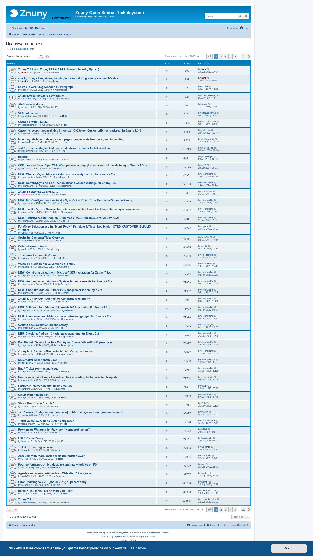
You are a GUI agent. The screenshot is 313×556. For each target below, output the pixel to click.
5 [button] (235, 56)
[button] (209, 56)
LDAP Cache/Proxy (30, 438)
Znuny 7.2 (24, 499)
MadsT (25, 476)
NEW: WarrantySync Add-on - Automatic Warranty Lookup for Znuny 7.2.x (66, 174)
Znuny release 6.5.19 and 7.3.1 (38, 191)
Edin (23, 406)
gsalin (24, 249)
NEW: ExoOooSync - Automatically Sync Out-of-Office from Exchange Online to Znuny (75, 200)
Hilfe (55, 107)
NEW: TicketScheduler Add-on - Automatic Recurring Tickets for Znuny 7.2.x (68, 217)
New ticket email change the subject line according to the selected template (67, 377)
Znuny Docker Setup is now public (41, 95)
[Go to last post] (208, 69)
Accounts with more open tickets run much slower (51, 455)
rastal (24, 107)
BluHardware (28, 362)
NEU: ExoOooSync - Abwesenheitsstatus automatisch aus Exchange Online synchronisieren (79, 209)
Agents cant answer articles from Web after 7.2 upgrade (54, 473)
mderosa (25, 133)
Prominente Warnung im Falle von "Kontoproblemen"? (54, 429)
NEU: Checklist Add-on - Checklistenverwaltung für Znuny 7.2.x (59, 333)
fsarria (24, 415)
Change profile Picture (33, 121)
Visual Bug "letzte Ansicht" (36, 403)
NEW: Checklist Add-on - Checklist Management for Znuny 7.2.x (60, 290)
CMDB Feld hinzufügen (33, 394)
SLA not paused (28, 113)
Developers (67, 345)
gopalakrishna (28, 116)
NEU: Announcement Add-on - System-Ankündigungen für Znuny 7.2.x (64, 316)
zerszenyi (26, 328)
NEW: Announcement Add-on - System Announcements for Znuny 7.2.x (65, 281)
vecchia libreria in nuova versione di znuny (46, 263)
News (56, 72)
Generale (64, 266)
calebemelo (27, 258)
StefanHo (26, 458)
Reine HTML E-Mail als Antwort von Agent (45, 490)
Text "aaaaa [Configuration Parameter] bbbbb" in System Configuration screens (70, 412)
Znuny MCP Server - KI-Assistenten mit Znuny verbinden (55, 351)
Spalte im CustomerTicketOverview (41, 237)
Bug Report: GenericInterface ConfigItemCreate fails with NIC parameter (65, 342)
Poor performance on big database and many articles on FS (57, 464)
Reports (23, 156)
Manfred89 (26, 240)
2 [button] (221, 56)
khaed (24, 90)
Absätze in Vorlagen (31, 104)
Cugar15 (25, 450)
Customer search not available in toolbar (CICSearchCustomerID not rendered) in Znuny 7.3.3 (79, 130)
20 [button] (243, 56)
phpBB (117, 536)
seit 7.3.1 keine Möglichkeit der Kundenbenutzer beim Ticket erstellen (64, 148)
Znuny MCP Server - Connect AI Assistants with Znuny (54, 298)
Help (64, 116)
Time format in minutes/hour (37, 255)
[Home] (41, 14)
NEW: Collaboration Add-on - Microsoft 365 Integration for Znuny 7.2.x (64, 272)
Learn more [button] (137, 548)
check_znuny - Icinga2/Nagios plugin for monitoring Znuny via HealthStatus (68, 78)
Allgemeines (61, 90)
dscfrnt (25, 389)
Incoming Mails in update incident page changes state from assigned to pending (71, 139)
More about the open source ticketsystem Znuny (111, 533)
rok (23, 467)
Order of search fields (32, 246)
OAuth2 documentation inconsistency (43, 325)
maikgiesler (27, 151)
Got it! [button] (289, 548)
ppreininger (27, 159)
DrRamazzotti (28, 493)
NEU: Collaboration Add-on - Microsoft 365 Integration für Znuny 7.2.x (64, 307)
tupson (24, 232)
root (23, 72)
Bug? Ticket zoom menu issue (38, 368)
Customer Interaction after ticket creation (45, 386)
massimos (26, 266)
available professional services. (155, 533)
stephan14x (27, 177)
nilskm (24, 485)
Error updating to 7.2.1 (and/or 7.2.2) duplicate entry (52, 482)
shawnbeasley (28, 98)
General (64, 159)
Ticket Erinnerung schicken (36, 447)
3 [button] (226, 56)
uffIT (23, 168)
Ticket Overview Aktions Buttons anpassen (46, 421)
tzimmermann (28, 424)
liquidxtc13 (26, 441)
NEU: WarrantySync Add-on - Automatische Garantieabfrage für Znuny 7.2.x (67, 183)
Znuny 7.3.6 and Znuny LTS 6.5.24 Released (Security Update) (58, 69)
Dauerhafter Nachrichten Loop (37, 359)
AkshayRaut (27, 142)
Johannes (26, 194)
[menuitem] (28, 28)
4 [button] (230, 56)
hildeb (24, 432)
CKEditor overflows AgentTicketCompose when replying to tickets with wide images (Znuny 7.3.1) (82, 165)
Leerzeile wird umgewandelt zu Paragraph (46, 87)
